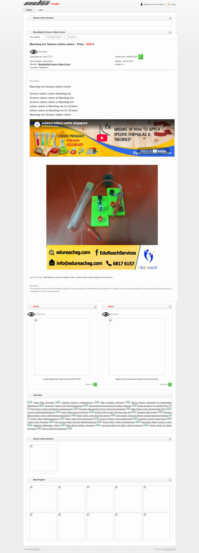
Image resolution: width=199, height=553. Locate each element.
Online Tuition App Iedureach (54, 429)
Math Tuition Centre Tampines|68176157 (148, 409)
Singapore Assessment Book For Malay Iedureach (110, 406)
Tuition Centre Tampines (37, 422)
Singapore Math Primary (147, 412)
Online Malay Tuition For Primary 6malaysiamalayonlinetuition (142, 416)
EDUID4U (36, 549)
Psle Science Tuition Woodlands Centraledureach (51, 409)
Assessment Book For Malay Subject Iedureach (122, 425)
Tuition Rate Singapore (43, 403)
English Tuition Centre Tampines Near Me (113, 412)
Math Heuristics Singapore (112, 403)
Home (29, 10)
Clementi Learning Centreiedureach (77, 403)
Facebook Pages (53, 37)
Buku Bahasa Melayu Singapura (80, 425)
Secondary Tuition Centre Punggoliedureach (64, 406)
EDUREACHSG (170, 549)
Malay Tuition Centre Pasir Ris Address (93, 416)
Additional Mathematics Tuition (46, 425)
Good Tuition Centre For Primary (75, 412)
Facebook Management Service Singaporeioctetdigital (102, 409)
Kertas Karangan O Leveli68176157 (153, 406)
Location (71, 37)
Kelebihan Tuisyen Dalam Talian (152, 419)
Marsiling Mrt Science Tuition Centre (54, 64)
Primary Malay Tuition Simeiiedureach (119, 422)
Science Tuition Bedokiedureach (41, 412)
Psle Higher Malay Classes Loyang (156, 422)
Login (173, 4)
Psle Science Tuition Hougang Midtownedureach (76, 422)
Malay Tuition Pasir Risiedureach (80, 419)
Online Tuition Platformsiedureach (44, 419)
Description (35, 37)
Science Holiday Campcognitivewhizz (116, 419)
